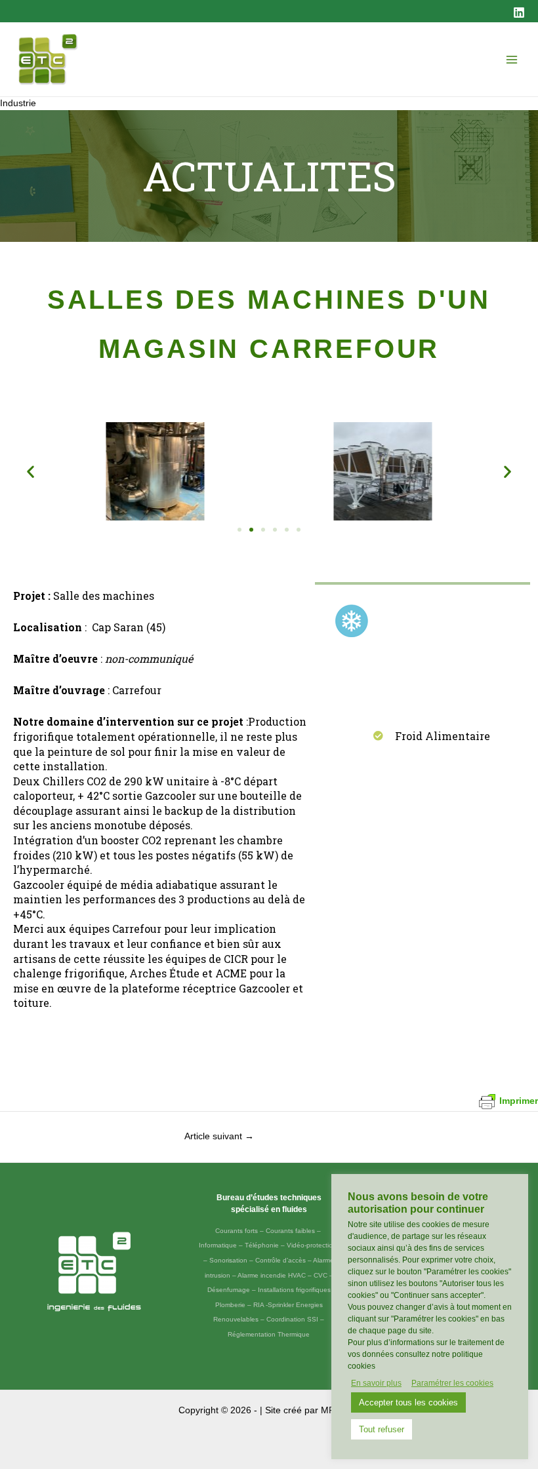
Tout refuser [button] (381, 1429)
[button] (30, 471)
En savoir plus (376, 1383)
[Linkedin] (519, 12)
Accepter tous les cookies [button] (408, 1402)
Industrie (18, 103)
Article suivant (219, 1136)
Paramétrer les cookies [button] (452, 1383)
